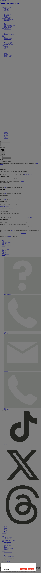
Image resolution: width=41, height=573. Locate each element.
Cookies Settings (6, 569)
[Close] (34, 564)
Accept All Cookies (31, 569)
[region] (18, 567)
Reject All (23, 569)
